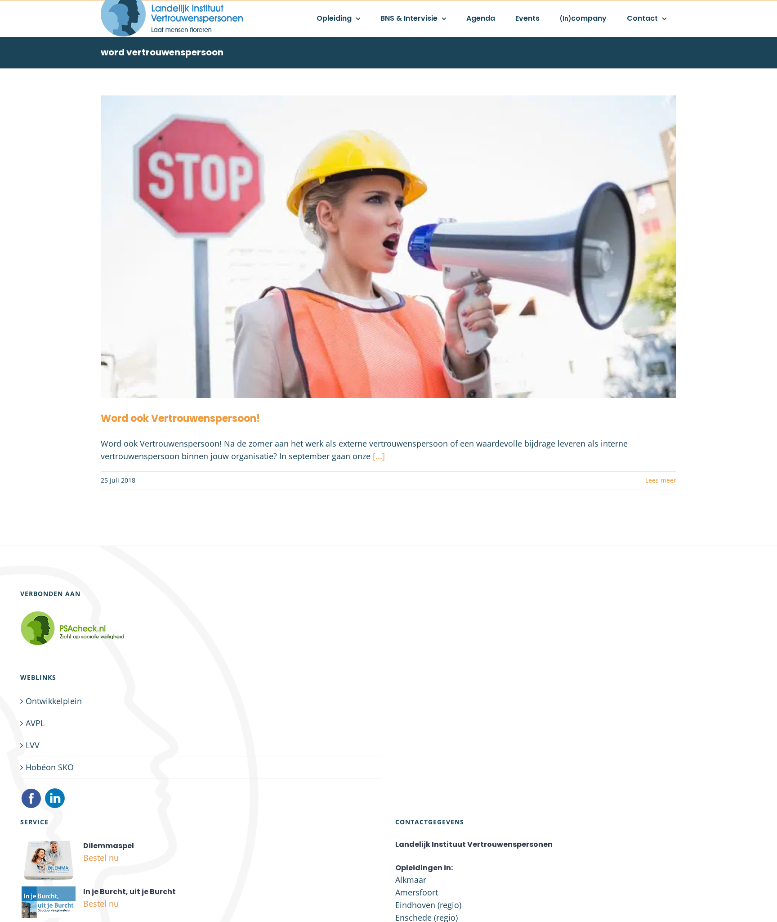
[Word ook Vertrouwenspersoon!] (388, 246)
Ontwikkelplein (54, 701)
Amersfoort (416, 892)
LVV (33, 745)
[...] (379, 456)
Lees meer (660, 480)
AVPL (35, 723)
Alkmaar (410, 879)
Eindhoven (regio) (428, 904)
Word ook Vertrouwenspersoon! (180, 418)
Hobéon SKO (50, 767)
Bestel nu (101, 857)
